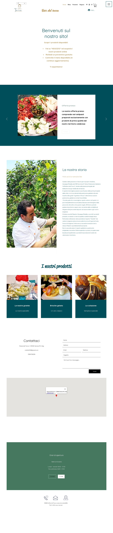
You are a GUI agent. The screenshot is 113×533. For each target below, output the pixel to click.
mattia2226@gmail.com (31, 350)
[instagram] (89, 4)
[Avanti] (106, 119)
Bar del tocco (50, 10)
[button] (95, 5)
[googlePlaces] (87, 4)
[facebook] (92, 4)
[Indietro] (6, 119)
